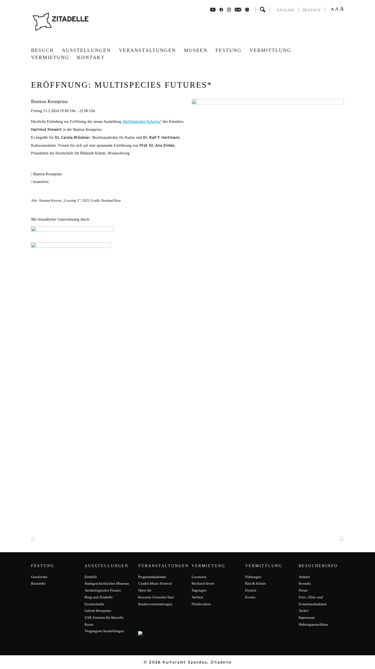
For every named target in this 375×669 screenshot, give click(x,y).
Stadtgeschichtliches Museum (107, 583)
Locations (199, 577)
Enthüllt (91, 577)
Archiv (304, 611)
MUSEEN (196, 50)
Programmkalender (152, 577)
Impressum (307, 617)
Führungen (253, 577)
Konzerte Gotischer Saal (156, 597)
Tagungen (199, 590)
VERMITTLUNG (270, 50)
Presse (303, 590)
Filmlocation (201, 604)
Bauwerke (38, 583)
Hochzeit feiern (203, 583)
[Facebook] (213, 9)
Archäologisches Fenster (103, 590)
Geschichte (39, 577)
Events (250, 597)
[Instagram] (229, 9)
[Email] (238, 9)
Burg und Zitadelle (99, 597)
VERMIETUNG (50, 57)
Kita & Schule (255, 583)
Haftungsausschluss (313, 624)
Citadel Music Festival (155, 583)
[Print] (247, 9)
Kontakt (91, 57)
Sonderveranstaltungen (155, 604)
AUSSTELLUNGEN (86, 50)
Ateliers (197, 597)
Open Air (144, 590)
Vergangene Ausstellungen (104, 631)
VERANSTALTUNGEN (147, 50)
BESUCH (42, 50)
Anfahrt (304, 577)
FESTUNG (229, 50)
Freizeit (250, 590)
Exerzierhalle (94, 604)
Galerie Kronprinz (98, 611)
